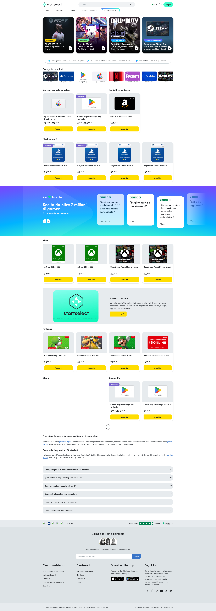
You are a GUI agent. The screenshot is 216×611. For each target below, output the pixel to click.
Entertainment (59, 10)
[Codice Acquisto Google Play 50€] (158, 391)
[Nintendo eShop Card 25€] (58, 342)
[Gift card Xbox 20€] (58, 254)
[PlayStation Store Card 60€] (124, 152)
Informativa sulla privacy (68, 607)
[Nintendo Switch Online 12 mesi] (158, 342)
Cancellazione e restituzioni (53, 582)
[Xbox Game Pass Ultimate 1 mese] (125, 254)
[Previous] (44, 221)
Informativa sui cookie (87, 607)
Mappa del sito (102, 607)
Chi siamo (80, 575)
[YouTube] (161, 591)
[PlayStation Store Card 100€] (157, 152)
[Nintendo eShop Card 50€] (91, 342)
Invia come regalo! (118, 314)
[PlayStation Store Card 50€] (91, 152)
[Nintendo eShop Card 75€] (124, 342)
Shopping (73, 10)
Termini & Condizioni (50, 607)
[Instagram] (147, 591)
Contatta (46, 586)
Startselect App (83, 579)
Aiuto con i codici (49, 575)
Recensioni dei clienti (85, 571)
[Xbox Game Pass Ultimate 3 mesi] (158, 254)
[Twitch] (166, 591)
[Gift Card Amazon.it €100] (124, 103)
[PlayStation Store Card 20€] (58, 152)
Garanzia (46, 579)
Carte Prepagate (88, 10)
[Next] (48, 221)
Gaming (46, 10)
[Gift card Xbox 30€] (91, 254)
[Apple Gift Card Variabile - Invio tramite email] (58, 103)
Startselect (83, 565)
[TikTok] (156, 591)
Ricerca (136, 556)
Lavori (79, 582)
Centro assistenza (54, 565)
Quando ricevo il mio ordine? (54, 571)
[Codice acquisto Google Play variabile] (91, 103)
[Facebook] (152, 591)
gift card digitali (65, 441)
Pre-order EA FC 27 (111, 10)
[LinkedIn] (170, 591)
